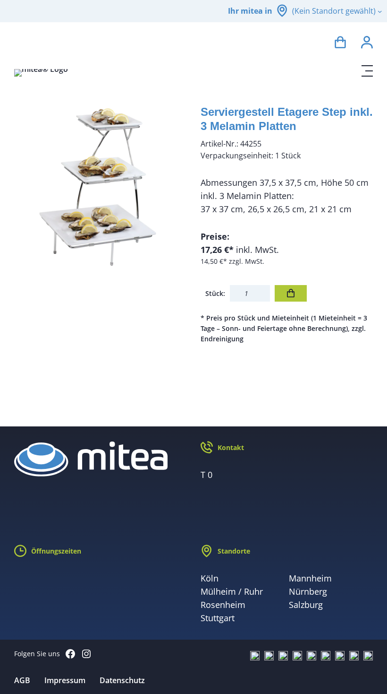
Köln (210, 578)
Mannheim (310, 578)
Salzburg (306, 604)
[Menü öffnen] (367, 71)
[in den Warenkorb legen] (291, 293)
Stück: (215, 293)
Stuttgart (218, 618)
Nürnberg (308, 591)
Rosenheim (223, 604)
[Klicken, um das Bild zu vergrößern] (100, 186)
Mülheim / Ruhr (232, 591)
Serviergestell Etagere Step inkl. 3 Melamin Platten (287, 118)
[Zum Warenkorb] (340, 43)
